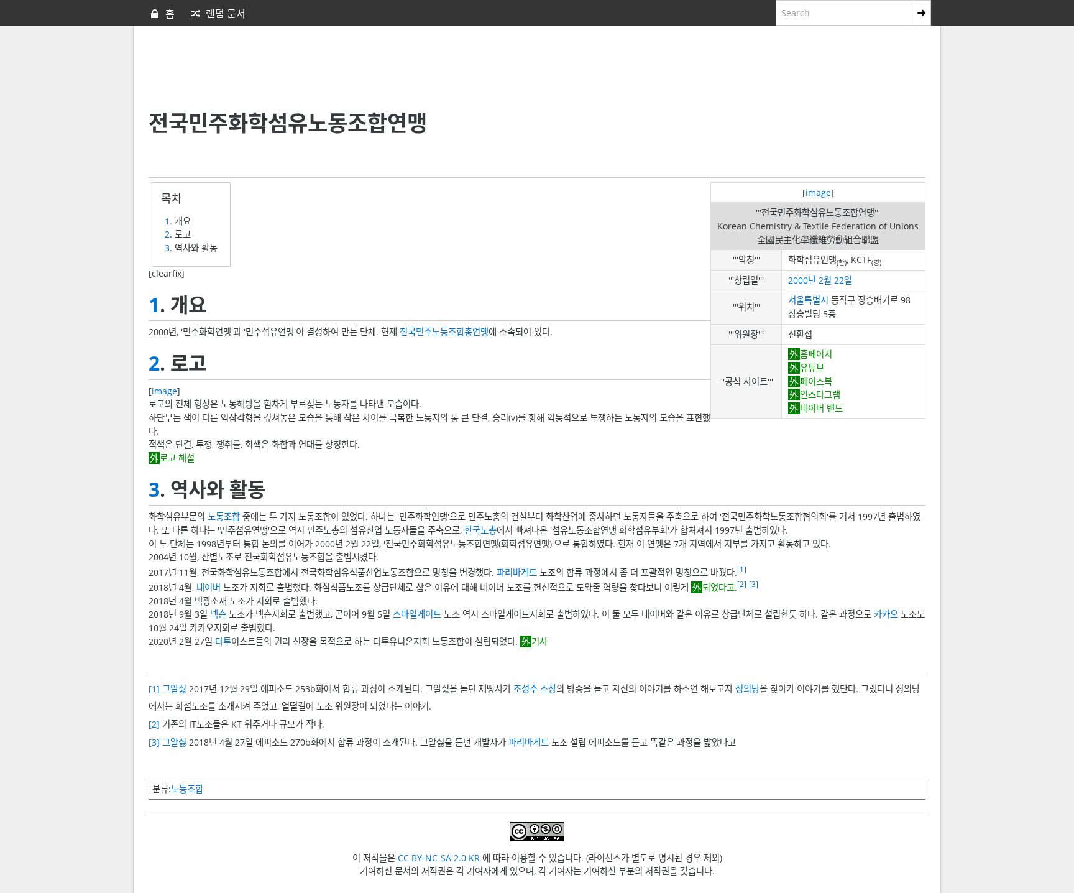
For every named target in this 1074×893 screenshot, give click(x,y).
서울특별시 (808, 300)
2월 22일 (835, 280)
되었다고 (718, 587)
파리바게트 (517, 572)
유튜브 (812, 368)
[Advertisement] (450, 69)
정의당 (747, 689)
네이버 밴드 (821, 408)
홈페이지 (816, 354)
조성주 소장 (534, 689)
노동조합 (224, 516)
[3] (753, 584)
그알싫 (174, 689)
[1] (741, 569)
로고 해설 (177, 458)
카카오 (886, 614)
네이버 (208, 587)
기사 (539, 641)
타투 (223, 641)
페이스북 (816, 381)
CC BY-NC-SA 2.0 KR (439, 858)
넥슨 (218, 614)
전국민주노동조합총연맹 (444, 332)
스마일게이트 (417, 614)
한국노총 (480, 530)
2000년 (802, 280)
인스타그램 (820, 394)
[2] (741, 584)
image (818, 192)
